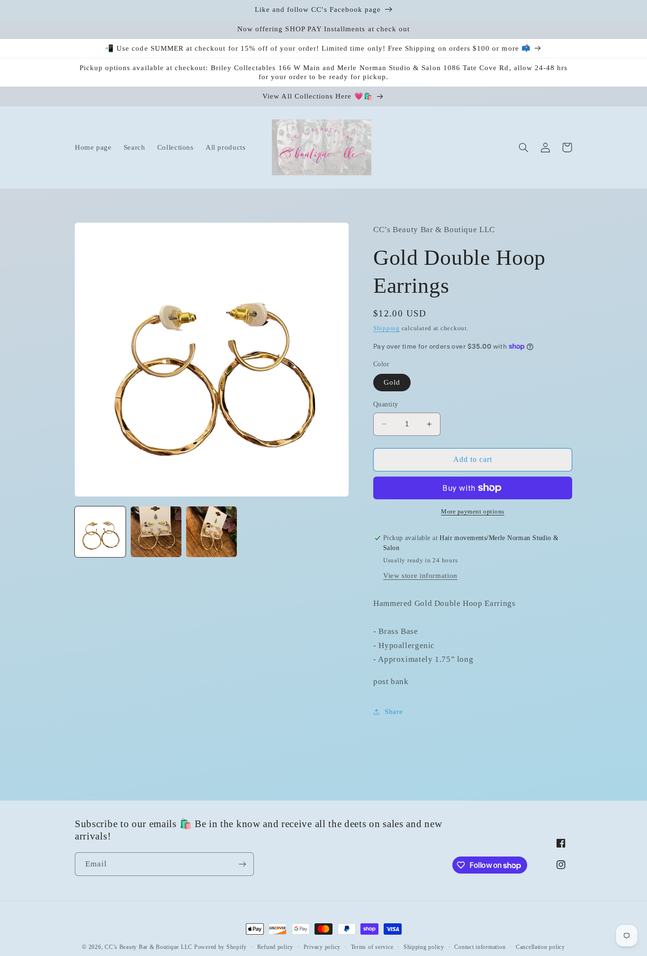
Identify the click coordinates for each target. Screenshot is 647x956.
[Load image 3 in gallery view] (211, 531)
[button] (523, 147)
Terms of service (372, 947)
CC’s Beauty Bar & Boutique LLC (149, 947)
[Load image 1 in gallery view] (100, 531)
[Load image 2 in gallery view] (156, 531)
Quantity (385, 404)
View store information (420, 575)
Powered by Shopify (220, 947)
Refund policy (275, 947)
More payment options (472, 511)
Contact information (479, 947)
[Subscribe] (242, 863)
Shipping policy (424, 947)
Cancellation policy (540, 947)
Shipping (386, 328)
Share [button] (394, 711)
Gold (392, 382)
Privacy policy (322, 947)
